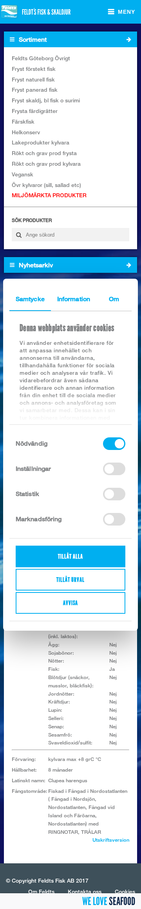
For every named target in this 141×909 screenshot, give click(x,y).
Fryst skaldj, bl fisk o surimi (46, 100)
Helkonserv (26, 132)
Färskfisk (23, 121)
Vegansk (22, 174)
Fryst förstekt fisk (34, 68)
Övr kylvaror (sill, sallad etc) (46, 184)
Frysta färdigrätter (35, 110)
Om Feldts (41, 891)
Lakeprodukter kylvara (40, 142)
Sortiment (32, 39)
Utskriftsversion (110, 840)
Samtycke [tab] (30, 299)
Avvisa (70, 603)
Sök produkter (32, 220)
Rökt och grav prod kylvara (46, 163)
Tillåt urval (70, 579)
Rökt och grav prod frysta (44, 153)
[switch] (114, 469)
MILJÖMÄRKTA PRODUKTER (49, 195)
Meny (126, 12)
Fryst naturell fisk (33, 79)
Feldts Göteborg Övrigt (41, 58)
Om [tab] (114, 299)
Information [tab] (73, 299)
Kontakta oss (84, 891)
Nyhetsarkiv (35, 265)
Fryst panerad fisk (35, 89)
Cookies (125, 891)
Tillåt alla (70, 556)
